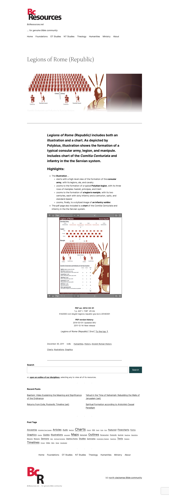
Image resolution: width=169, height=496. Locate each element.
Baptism (71, 430)
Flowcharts (123, 429)
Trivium (43, 443)
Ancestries (32, 430)
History (87, 344)
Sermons (45, 438)
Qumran (120, 435)
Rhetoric (37, 439)
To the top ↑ (102, 331)
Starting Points (72, 439)
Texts (120, 438)
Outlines (93, 434)
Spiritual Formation (59, 439)
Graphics (69, 349)
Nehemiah (83, 435)
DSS (93, 430)
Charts (50, 349)
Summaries (91, 439)
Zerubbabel (63, 443)
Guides (46, 435)
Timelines (33, 442)
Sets (51, 439)
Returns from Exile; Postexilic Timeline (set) (48, 404)
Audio (65, 430)
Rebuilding (134, 435)
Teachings (113, 439)
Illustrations (59, 349)
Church (89, 430)
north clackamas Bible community (125, 477)
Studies (82, 438)
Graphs (40, 435)
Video (48, 443)
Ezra (105, 430)
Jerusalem (67, 435)
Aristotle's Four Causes (45, 430)
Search (30, 365)
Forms (133, 430)
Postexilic (113, 435)
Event (97, 430)
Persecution (104, 435)
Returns (30, 439)
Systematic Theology (103, 439)
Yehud (57, 443)
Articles (57, 429)
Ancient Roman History (102, 344)
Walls (52, 443)
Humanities (78, 344)
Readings (127, 435)
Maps (75, 434)
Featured (112, 430)
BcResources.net (35, 24)
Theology (126, 439)
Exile (101, 430)
